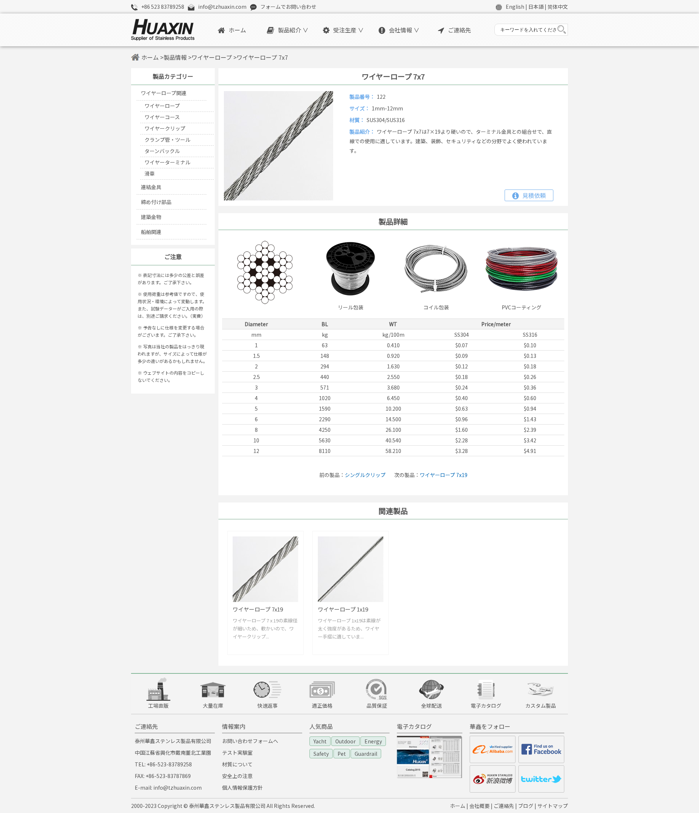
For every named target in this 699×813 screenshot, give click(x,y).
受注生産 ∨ (348, 30)
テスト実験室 (237, 752)
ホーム (237, 30)
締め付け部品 (156, 202)
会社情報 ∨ (404, 30)
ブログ (525, 805)
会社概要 (479, 805)
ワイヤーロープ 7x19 (443, 474)
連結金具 (151, 187)
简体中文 (558, 6)
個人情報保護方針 (242, 787)
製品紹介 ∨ (293, 30)
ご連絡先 (459, 30)
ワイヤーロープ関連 (163, 93)
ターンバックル (162, 151)
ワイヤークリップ (165, 128)
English (515, 6)
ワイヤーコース (162, 117)
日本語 (536, 6)
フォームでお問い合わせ (288, 6)
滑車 (150, 173)
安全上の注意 (237, 775)
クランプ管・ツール (167, 139)
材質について (237, 764)
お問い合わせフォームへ (250, 740)
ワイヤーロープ (211, 57)
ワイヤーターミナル (167, 162)
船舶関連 (151, 231)
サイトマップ (552, 805)
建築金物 (151, 216)
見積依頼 (534, 195)
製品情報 (175, 57)
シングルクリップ (365, 474)
